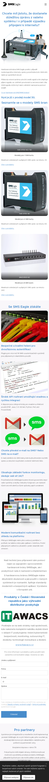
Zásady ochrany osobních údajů (19, 704)
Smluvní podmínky (39, 704)
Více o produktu (7, 164)
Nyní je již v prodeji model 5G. (18, 97)
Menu (45, 4)
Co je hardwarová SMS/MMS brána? (15, 92)
